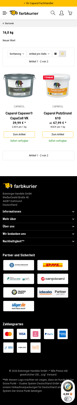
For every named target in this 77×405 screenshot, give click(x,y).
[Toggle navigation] (5, 13)
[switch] (68, 399)
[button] (53, 13)
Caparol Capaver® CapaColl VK (19, 115)
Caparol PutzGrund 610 (58, 115)
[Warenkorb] (70, 13)
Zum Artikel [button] (19, 134)
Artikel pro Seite (37, 53)
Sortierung (15, 53)
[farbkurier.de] (25, 13)
